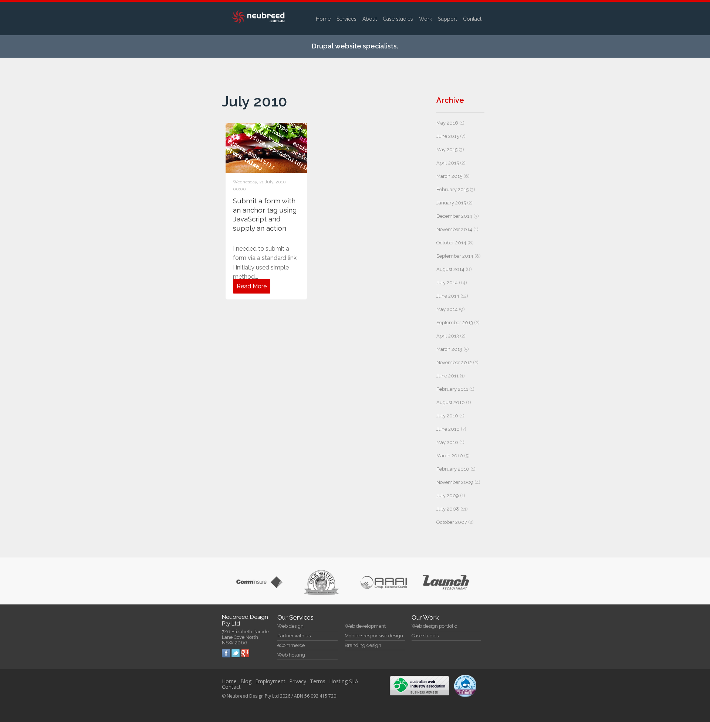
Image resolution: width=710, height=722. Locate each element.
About (369, 19)
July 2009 (447, 495)
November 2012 (454, 362)
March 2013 (449, 349)
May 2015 (446, 149)
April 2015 (447, 163)
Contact (472, 19)
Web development (365, 626)
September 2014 (454, 256)
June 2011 (447, 376)
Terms (317, 681)
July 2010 (447, 415)
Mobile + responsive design (374, 635)
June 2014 (447, 296)
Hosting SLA (343, 681)
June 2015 (447, 136)
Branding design (363, 645)
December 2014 (454, 216)
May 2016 (447, 123)
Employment (270, 681)
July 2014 (447, 282)
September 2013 (454, 322)
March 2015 (449, 176)
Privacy (297, 681)
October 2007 (451, 522)
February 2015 (452, 189)
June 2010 (448, 429)
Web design (290, 626)
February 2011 (452, 389)
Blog (245, 681)
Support (447, 19)
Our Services (295, 617)
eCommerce (291, 645)
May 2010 (447, 442)
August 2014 (450, 269)
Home (323, 19)
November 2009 (454, 482)
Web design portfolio (434, 626)
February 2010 (452, 469)
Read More (252, 286)
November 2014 (454, 229)
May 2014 (447, 309)
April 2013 (447, 336)
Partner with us (294, 635)
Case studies (398, 19)
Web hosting (291, 655)
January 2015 (451, 203)
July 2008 (447, 509)
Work (425, 19)
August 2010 (450, 402)
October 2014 (451, 242)
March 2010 (449, 455)
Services (346, 19)
